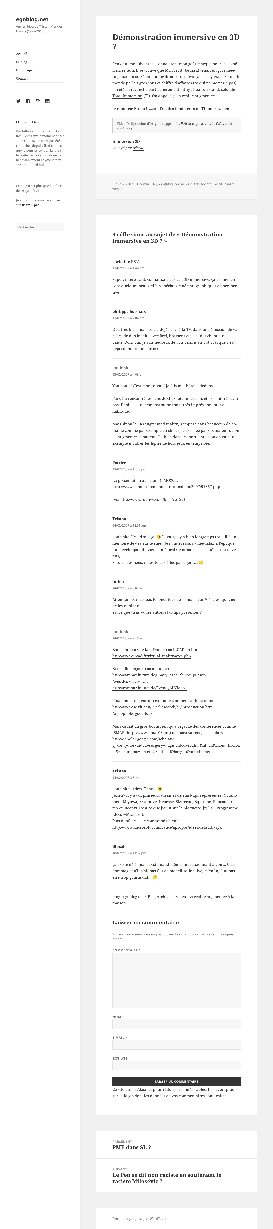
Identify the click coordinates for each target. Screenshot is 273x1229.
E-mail (119, 1037)
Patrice (119, 462)
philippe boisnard (129, 311)
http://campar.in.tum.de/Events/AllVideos (149, 687)
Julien (118, 581)
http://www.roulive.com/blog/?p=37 (152, 499)
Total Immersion (127, 95)
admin (144, 184)
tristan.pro (30, 205)
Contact (22, 78)
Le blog (21, 62)
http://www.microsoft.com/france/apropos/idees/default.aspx (167, 827)
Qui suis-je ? (25, 70)
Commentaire (126, 950)
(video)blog (164, 184)
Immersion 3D (126, 141)
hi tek (195, 184)
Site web (120, 1058)
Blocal (118, 846)
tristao (138, 147)
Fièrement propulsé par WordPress (139, 1218)
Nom (118, 1017)
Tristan (119, 518)
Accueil (21, 54)
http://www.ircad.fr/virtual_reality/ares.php (151, 655)
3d (220, 184)
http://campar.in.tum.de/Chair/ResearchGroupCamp (159, 675)
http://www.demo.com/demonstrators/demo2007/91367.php (166, 486)
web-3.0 (118, 189)
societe (206, 184)
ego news (181, 184)
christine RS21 (126, 261)
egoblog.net (32, 19)
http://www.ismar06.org (148, 732)
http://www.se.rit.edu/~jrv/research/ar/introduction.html (163, 707)
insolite (229, 184)
